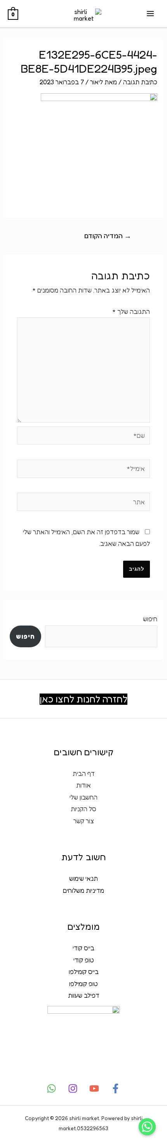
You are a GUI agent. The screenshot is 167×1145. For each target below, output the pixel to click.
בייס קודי (83, 948)
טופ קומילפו (83, 984)
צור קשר (83, 821)
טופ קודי (83, 960)
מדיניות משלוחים (83, 890)
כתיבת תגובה (140, 82)
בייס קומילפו (84, 972)
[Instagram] (73, 1088)
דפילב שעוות (83, 995)
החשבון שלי (83, 797)
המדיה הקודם (107, 236)
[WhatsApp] (51, 1088)
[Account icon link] (3, 57)
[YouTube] (94, 1088)
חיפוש (150, 619)
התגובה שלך (131, 311)
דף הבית (84, 773)
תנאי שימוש (83, 878)
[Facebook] (115, 1088)
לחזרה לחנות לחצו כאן (83, 699)
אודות (83, 785)
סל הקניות (83, 809)
